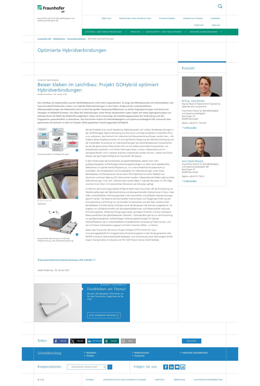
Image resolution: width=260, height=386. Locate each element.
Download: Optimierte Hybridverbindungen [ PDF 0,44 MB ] (66, 260)
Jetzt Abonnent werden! (102, 315)
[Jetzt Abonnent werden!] (59, 303)
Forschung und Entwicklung (135, 18)
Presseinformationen (76, 39)
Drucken (191, 341)
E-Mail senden (190, 128)
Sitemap (90, 380)
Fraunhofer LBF (44, 39)
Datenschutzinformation (208, 380)
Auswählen (109, 367)
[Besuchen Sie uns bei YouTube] (177, 367)
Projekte (135, 32)
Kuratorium (139, 355)
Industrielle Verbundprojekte (195, 352)
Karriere (215, 18)
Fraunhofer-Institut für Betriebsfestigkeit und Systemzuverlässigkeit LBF (56, 19)
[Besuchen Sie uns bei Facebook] (165, 367)
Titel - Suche (220, 6)
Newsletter (91, 352)
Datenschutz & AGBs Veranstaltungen (124, 380)
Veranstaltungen (193, 18)
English (216, 25)
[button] (60, 341)
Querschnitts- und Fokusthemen (163, 32)
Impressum (179, 380)
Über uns (106, 18)
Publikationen (167, 18)
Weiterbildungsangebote (204, 32)
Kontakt (199, 25)
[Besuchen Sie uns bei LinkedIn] (171, 367)
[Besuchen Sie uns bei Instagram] (182, 367)
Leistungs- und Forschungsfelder (103, 32)
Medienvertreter (141, 352)
